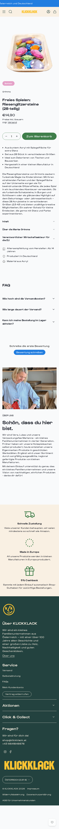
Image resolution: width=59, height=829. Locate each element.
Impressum (33, 788)
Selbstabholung (11, 676)
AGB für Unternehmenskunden (18, 800)
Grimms (6, 91)
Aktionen (10, 705)
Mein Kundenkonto (13, 687)
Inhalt (5, 221)
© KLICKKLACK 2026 (13, 788)
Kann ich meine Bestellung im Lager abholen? (24, 322)
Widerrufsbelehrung (13, 794)
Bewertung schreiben (29, 352)
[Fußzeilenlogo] (8, 609)
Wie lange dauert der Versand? (22, 309)
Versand (12, 122)
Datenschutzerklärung (39, 794)
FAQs (5, 681)
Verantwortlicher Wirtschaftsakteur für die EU (26, 238)
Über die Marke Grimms (16, 229)
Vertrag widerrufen (17, 694)
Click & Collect (16, 717)
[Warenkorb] (55, 11)
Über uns (8, 655)
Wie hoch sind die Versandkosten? (23, 298)
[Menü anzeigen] (4, 11)
